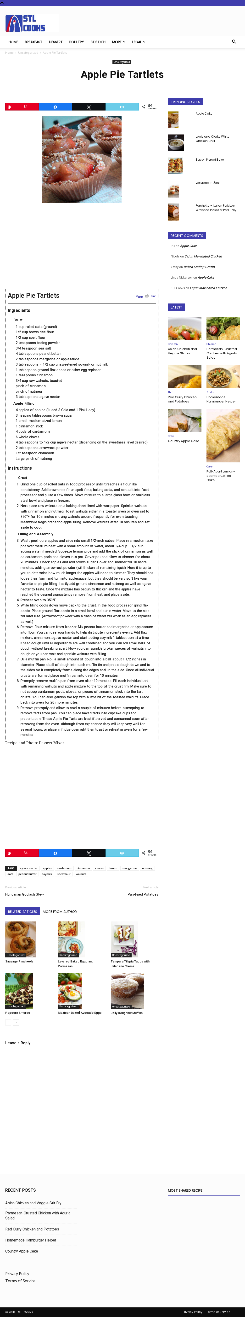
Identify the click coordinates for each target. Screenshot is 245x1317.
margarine (129, 868)
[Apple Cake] (173, 119)
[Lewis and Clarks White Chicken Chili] (176, 142)
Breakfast (33, 42)
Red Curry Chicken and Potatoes (182, 399)
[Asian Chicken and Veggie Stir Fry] (184, 328)
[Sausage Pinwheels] (29, 939)
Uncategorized (28, 53)
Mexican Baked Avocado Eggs (79, 1012)
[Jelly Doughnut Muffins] (134, 991)
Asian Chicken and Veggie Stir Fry (182, 351)
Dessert (56, 42)
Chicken (173, 344)
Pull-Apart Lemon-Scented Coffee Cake (220, 475)
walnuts (81, 874)
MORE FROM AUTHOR (60, 911)
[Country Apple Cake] (184, 420)
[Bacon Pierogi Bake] (175, 165)
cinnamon (83, 868)
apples (47, 868)
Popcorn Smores (17, 1012)
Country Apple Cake (183, 441)
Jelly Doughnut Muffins (127, 1013)
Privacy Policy (17, 1273)
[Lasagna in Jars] (173, 189)
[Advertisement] (81, 249)
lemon (113, 868)
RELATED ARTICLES (22, 911)
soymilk (47, 874)
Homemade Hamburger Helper (221, 399)
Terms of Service (20, 1280)
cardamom (64, 868)
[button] (234, 42)
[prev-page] (8, 1023)
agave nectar (29, 868)
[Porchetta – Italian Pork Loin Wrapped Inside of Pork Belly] (173, 212)
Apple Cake (204, 113)
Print (153, 296)
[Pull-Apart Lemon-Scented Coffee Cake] (223, 435)
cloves (99, 868)
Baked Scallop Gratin (199, 267)
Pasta (210, 392)
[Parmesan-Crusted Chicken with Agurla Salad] (223, 328)
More (117, 42)
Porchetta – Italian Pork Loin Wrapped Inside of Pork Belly (216, 208)
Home (13, 42)
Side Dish (98, 42)
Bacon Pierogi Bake (210, 159)
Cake (171, 436)
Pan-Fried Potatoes (143, 894)
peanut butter (27, 874)
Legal (137, 42)
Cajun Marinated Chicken (203, 256)
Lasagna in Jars (208, 183)
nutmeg (147, 868)
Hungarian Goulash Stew (24, 894)
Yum (139, 297)
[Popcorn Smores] (29, 991)
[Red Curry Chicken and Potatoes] (184, 376)
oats (10, 874)
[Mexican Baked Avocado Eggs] (82, 991)
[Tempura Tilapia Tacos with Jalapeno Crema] (134, 939)
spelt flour (64, 874)
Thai (170, 392)
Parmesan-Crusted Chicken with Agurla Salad (221, 353)
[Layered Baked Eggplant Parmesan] (82, 939)
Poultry (76, 42)
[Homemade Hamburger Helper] (223, 376)
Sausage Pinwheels (19, 961)
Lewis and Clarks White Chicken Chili (212, 138)
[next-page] (16, 1023)
